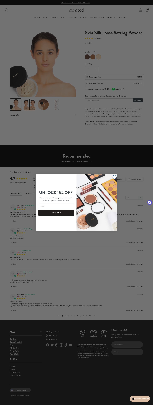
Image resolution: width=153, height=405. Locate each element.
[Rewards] (140, 399)
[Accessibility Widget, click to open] (149, 202)
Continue (56, 212)
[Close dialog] (114, 177)
